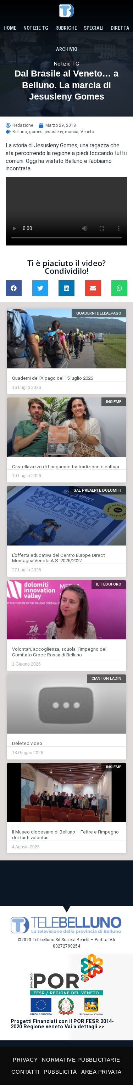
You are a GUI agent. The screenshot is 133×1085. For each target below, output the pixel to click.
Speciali (94, 28)
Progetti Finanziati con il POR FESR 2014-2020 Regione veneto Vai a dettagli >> (62, 1024)
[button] (14, 288)
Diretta (120, 28)
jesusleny (54, 131)
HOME (10, 28)
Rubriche (66, 28)
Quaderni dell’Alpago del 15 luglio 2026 (52, 378)
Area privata (101, 1072)
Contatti (25, 1072)
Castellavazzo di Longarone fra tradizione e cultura (65, 466)
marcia (71, 131)
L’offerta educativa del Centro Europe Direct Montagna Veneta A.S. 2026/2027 (58, 558)
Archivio (66, 49)
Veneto (87, 131)
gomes (36, 131)
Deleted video (27, 743)
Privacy (25, 1060)
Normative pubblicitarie (81, 1060)
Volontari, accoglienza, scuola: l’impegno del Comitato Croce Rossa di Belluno (59, 651)
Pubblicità (60, 1072)
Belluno (19, 131)
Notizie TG (35, 28)
